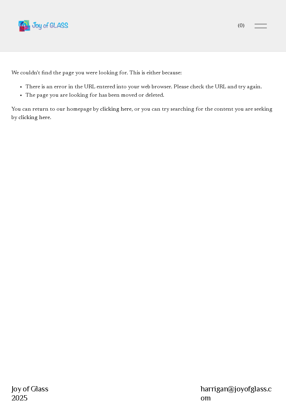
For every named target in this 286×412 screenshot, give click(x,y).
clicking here (115, 109)
